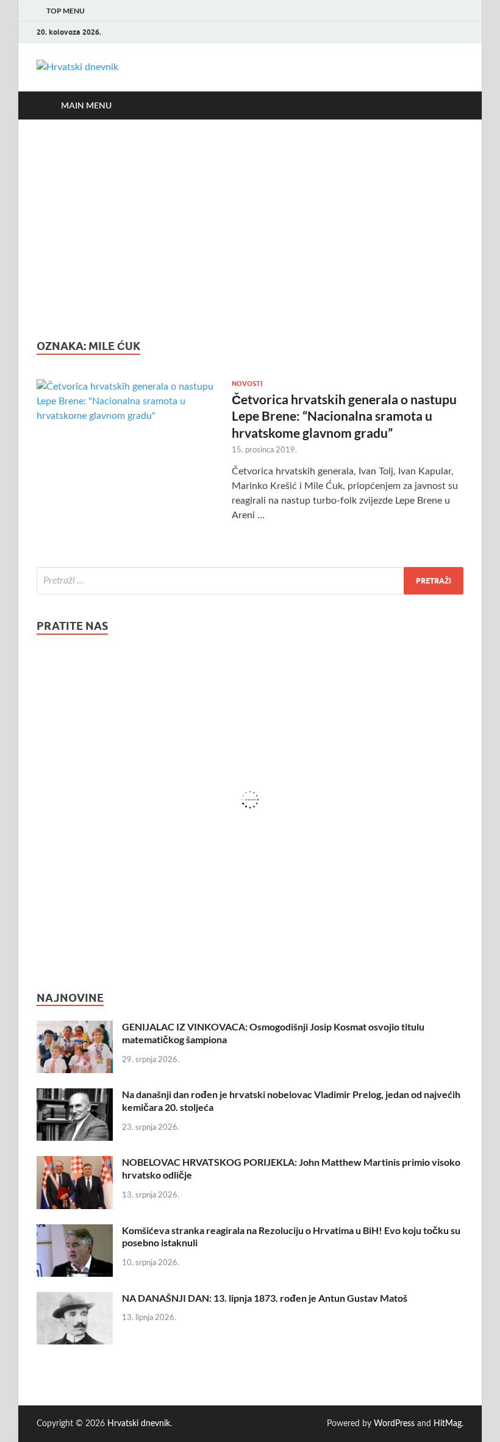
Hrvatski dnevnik (138, 1423)
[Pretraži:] (250, 580)
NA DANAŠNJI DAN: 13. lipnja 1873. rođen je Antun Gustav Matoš (264, 1298)
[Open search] (451, 105)
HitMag (448, 1423)
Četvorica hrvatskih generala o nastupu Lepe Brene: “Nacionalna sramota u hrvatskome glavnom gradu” (344, 415)
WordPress (394, 1423)
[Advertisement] (250, 229)
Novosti (247, 383)
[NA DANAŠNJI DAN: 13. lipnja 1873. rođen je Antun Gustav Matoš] (75, 1299)
